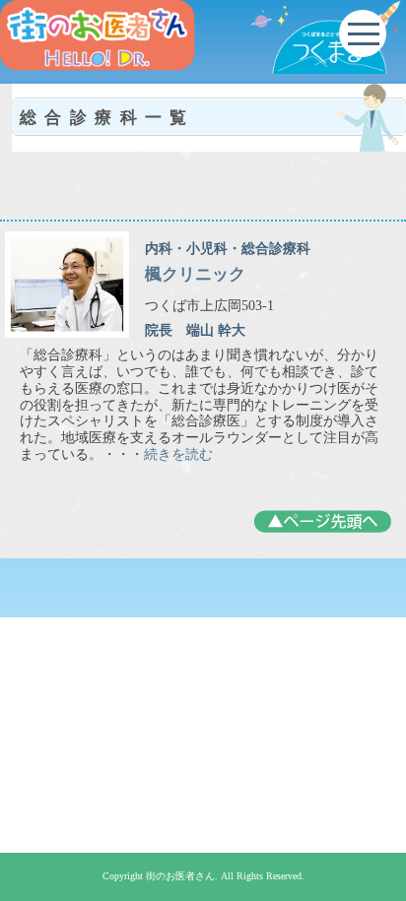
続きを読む (178, 454)
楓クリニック (195, 274)
